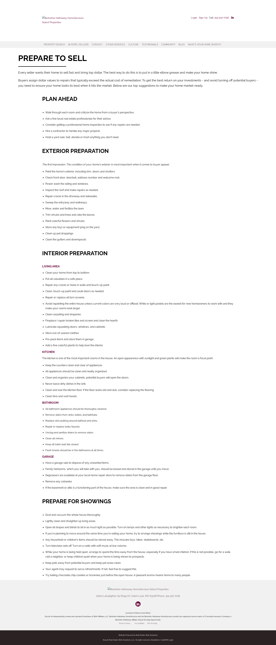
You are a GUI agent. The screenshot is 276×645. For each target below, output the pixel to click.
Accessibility (139, 623)
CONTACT (97, 44)
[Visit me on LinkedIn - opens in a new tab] (232, 17)
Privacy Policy (124, 623)
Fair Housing (152, 623)
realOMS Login (167, 640)
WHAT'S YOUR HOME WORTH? (204, 44)
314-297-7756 (221, 17)
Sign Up (203, 17)
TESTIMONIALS (150, 44)
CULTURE (133, 44)
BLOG (182, 44)
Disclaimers (155, 640)
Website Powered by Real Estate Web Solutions (138, 635)
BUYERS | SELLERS (78, 44)
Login (194, 17)
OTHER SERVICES (115, 44)
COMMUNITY (168, 44)
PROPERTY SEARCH (54, 44)
